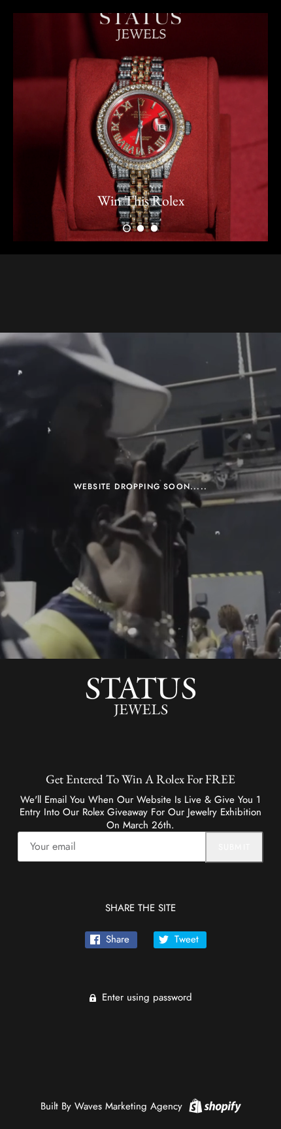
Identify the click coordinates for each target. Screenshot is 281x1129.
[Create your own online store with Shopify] (213, 1105)
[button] (126, 228)
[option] (140, 127)
